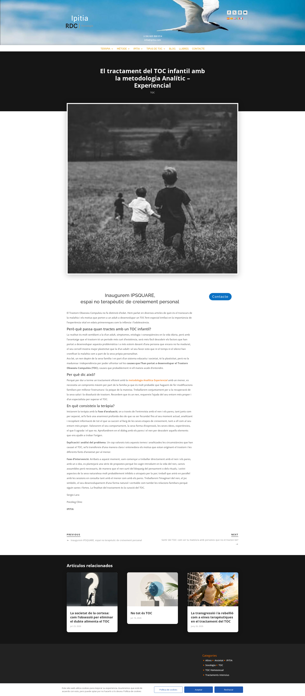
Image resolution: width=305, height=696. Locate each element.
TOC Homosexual (214, 670)
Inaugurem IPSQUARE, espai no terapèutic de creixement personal (106, 540)
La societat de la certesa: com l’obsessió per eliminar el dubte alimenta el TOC (91, 617)
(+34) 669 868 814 (153, 36)
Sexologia (210, 665)
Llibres (184, 48)
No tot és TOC (141, 613)
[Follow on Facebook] (229, 12)
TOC (152, 92)
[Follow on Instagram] (240, 12)
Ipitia (136, 48)
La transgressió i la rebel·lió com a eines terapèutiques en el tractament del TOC (212, 617)
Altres (208, 660)
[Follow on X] (234, 12)
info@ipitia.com (152, 39)
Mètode (122, 48)
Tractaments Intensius (217, 674)
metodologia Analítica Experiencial (148, 380)
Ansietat (219, 660)
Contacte (198, 48)
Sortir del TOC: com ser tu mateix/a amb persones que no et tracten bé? (200, 539)
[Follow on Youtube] (245, 12)
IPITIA (229, 660)
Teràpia (105, 48)
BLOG (172, 48)
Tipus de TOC (154, 48)
